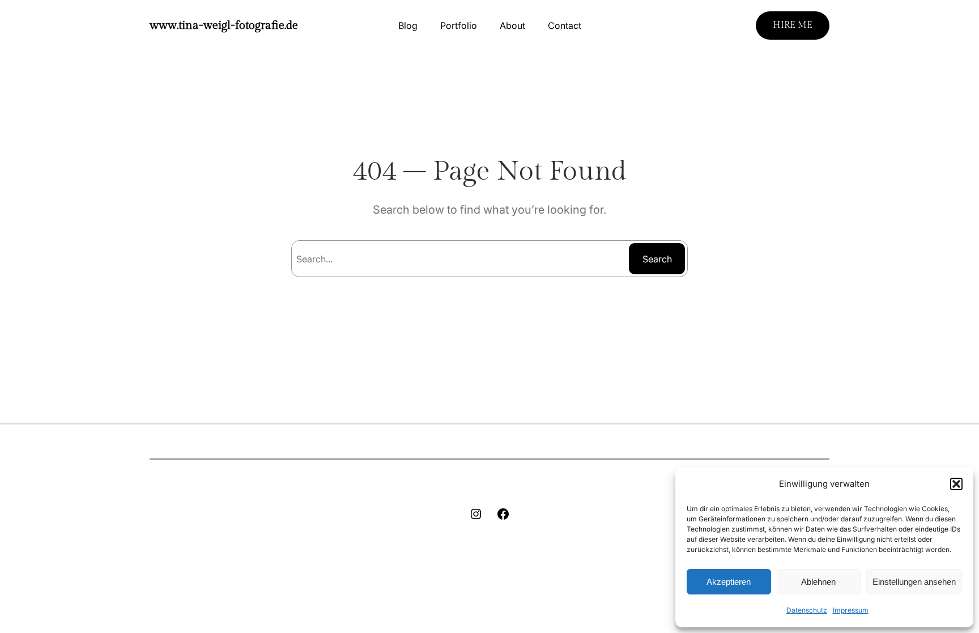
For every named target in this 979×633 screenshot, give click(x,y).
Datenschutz (806, 610)
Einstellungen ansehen (914, 582)
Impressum (851, 610)
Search (657, 259)
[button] (956, 484)
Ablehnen (818, 582)
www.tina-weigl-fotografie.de (224, 25)
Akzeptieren (728, 582)
